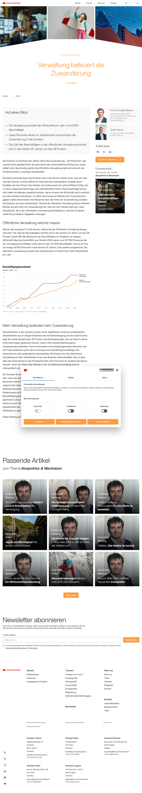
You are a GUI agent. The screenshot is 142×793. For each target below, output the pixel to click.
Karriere (107, 688)
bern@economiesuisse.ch (75, 751)
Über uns (101, 3)
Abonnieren (131, 639)
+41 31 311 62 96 (72, 754)
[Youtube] (5, 783)
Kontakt (113, 3)
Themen (89, 3)
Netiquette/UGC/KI (33, 726)
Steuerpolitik (71, 681)
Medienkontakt (111, 706)
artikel (17, 96)
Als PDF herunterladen (107, 159)
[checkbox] (3, 645)
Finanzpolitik (71, 685)
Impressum (34, 648)
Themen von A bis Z (74, 674)
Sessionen (31, 678)
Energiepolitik (71, 678)
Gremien (108, 681)
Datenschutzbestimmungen (16, 648)
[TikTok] (5, 765)
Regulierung (70, 692)
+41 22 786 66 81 (34, 782)
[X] (104, 152)
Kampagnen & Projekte (37, 681)
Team (106, 678)
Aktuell (77, 3)
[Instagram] (5, 752)
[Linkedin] (110, 152)
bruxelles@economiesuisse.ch (116, 751)
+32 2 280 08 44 (111, 754)
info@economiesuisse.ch (37, 754)
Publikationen (33, 674)
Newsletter (70, 706)
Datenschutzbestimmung (36, 722)
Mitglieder (108, 685)
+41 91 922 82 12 (72, 782)
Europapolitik (71, 688)
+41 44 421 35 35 (34, 757)
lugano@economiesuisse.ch (76, 779)
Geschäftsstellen (111, 703)
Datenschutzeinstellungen (74, 722)
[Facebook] (98, 152)
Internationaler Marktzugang (78, 695)
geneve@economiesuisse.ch (38, 779)
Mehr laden (71, 595)
